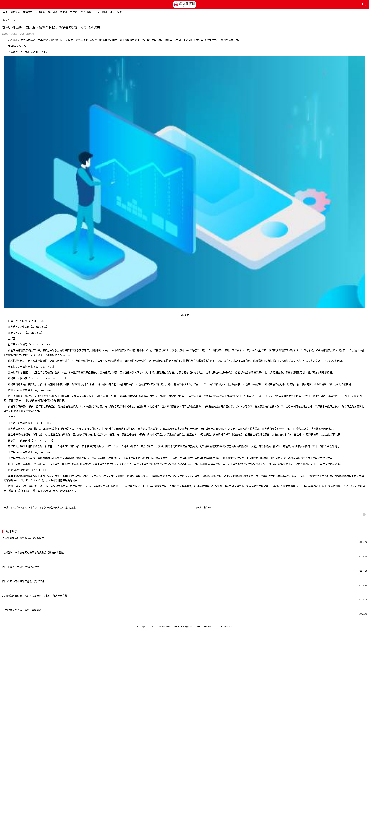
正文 (16, 20)
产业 (82, 12)
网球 (104, 12)
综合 (119, 12)
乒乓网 (73, 12)
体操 (112, 12)
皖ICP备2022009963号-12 (192, 626)
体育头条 (15, 12)
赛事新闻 (40, 12)
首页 (5, 12)
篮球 (97, 12)
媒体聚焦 (28, 12)
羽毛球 (63, 12)
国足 (89, 12)
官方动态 (52, 12)
